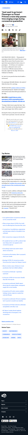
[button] (2, 2)
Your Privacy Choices (12, 426)
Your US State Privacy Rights (17, 427)
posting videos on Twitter (18, 87)
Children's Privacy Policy (6, 427)
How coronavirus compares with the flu (14, 237)
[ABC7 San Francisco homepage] (5, 2)
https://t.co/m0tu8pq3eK (14, 127)
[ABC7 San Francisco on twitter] (6, 416)
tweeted (6, 208)
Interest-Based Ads (11, 429)
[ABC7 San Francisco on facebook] (2, 416)
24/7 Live (11, 2)
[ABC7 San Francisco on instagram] (10, 416)
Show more (22, 50)
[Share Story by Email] (16, 30)
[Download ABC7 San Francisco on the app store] (5, 421)
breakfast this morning (15, 183)
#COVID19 (12, 125)
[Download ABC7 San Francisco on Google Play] (13, 421)
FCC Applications (4, 430)
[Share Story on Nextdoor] (12, 30)
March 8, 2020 (14, 130)
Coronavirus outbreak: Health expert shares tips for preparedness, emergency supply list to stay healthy (14, 285)
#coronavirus (18, 125)
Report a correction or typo (8, 321)
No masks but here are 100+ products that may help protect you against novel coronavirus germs (14, 242)
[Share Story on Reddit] (9, 30)
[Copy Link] (19, 30)
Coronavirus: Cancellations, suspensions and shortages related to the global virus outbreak (14, 231)
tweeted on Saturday (17, 192)
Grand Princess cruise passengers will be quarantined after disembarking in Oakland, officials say (13, 99)
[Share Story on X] (6, 30)
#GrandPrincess (13, 122)
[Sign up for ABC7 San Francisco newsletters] (13, 416)
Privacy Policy (4, 426)
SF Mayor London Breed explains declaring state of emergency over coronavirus (12, 312)
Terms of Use (3, 429)
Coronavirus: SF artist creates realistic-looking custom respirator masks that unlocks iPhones (13, 293)
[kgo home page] (3, 395)
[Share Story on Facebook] (2, 30)
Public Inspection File (21, 429)
